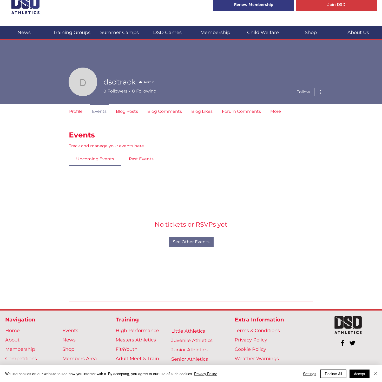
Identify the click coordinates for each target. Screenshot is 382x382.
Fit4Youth (126, 349)
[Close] (376, 374)
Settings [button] (309, 373)
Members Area (79, 358)
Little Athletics (188, 331)
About (12, 340)
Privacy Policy (251, 340)
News (69, 340)
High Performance (137, 330)
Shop (68, 349)
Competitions (21, 358)
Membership (20, 349)
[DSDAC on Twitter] (352, 343)
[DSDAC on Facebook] (342, 343)
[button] (72, 30)
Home (12, 330)
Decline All (333, 373)
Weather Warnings (257, 358)
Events (70, 330)
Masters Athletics (136, 340)
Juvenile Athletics (192, 340)
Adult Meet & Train (137, 358)
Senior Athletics (189, 359)
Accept (359, 373)
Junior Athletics (189, 350)
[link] (95, 158)
